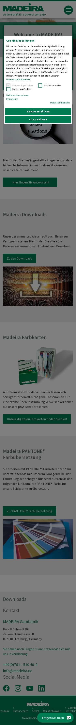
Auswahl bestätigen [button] (38, 111)
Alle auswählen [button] (38, 119)
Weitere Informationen (17, 95)
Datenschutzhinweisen (18, 79)
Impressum (12, 98)
